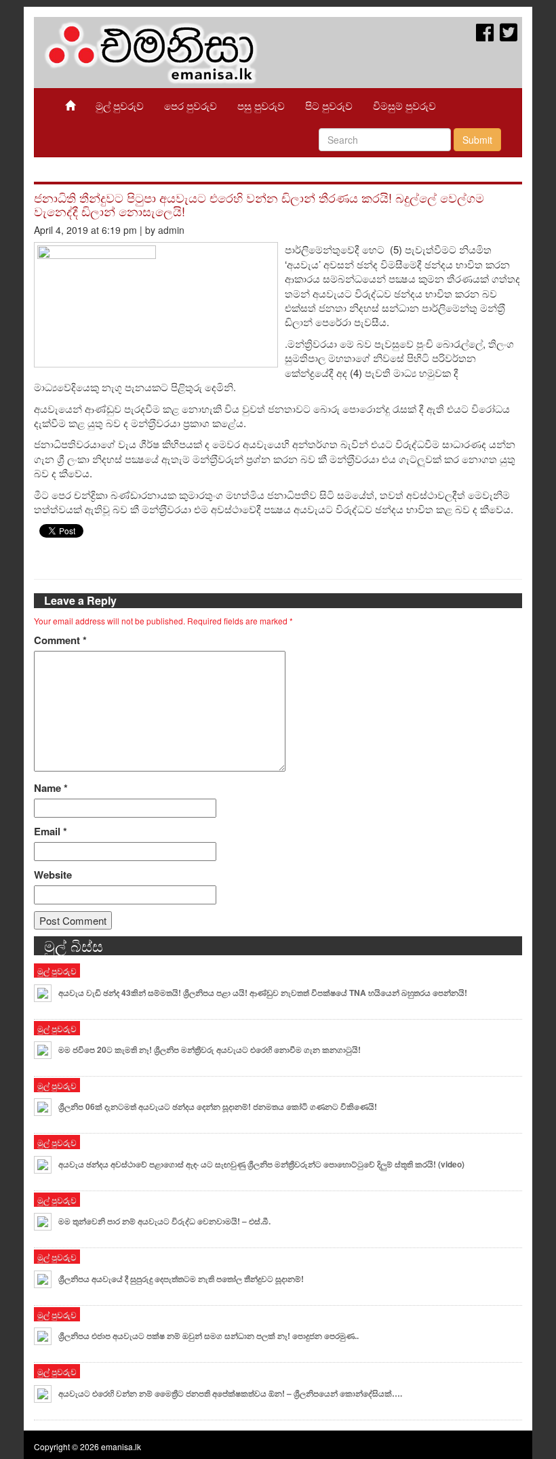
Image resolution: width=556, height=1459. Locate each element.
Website (53, 875)
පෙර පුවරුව (190, 105)
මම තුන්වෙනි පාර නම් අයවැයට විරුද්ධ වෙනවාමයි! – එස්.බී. (164, 1221)
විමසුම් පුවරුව (404, 105)
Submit (477, 139)
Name (51, 788)
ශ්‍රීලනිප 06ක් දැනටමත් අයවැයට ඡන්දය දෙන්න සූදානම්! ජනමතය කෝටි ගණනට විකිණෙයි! (217, 1106)
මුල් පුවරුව (120, 105)
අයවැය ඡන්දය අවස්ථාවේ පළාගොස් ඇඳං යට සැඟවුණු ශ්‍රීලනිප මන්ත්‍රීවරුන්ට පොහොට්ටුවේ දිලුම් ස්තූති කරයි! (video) (261, 1164)
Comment (60, 640)
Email (50, 831)
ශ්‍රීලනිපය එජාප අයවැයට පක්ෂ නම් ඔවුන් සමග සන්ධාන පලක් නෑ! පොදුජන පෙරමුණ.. (208, 1336)
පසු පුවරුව (261, 105)
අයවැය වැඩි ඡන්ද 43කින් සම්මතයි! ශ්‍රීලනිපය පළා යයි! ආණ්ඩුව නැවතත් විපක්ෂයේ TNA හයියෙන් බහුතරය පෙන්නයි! (262, 992)
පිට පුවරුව (329, 105)
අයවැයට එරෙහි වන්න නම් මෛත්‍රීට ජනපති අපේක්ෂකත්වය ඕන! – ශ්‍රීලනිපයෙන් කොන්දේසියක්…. (230, 1393)
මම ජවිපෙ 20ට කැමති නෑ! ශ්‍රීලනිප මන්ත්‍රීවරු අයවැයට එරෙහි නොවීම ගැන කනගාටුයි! (209, 1049)
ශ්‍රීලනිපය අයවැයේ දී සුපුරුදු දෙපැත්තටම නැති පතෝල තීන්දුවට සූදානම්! (181, 1279)
